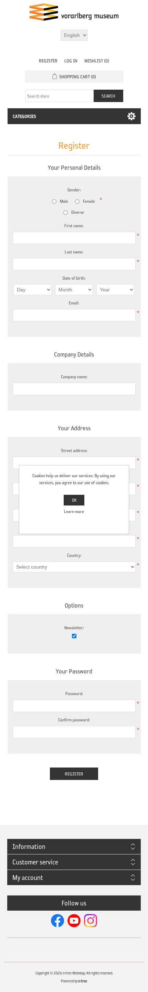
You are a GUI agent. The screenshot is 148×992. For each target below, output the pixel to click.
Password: (74, 693)
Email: (74, 302)
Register (48, 60)
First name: (74, 225)
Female (89, 201)
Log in (70, 60)
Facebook (57, 920)
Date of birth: (74, 278)
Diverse (77, 212)
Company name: (74, 376)
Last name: (74, 251)
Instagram (90, 920)
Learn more (74, 511)
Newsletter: (74, 627)
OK (74, 500)
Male (64, 201)
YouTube (74, 920)
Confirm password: (74, 719)
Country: (74, 555)
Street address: (74, 450)
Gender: (74, 189)
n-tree (82, 981)
